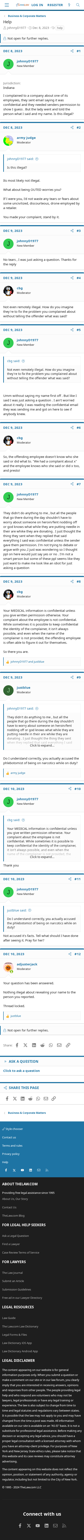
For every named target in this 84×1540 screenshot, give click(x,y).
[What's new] (69, 4)
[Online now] (11, 972)
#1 (79, 51)
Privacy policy (11, 1154)
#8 (79, 581)
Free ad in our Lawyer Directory (22, 1298)
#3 (79, 230)
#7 (79, 484)
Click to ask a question (21, 1070)
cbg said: (13, 361)
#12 (78, 954)
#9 (79, 677)
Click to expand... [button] (42, 745)
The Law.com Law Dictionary (20, 1326)
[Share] (72, 51)
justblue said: (17, 910)
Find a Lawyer (11, 1244)
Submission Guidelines (16, 1289)
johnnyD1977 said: (20, 159)
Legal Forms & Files (14, 1335)
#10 (78, 789)
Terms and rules (12, 1146)
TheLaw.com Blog (13, 1215)
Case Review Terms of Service (20, 1252)
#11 (78, 879)
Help (5, 1162)
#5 (79, 330)
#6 (79, 427)
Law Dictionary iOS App (17, 1343)
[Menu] (6, 5)
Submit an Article (13, 1281)
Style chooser (14, 1129)
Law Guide (9, 1318)
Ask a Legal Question (15, 1236)
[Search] (78, 4)
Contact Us (9, 1207)
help (60, 28)
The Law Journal (12, 1273)
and (27, 662)
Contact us (9, 1137)
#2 (79, 127)
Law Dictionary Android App (20, 1351)
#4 (79, 278)
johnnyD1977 (16, 28)
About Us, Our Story (15, 1199)
